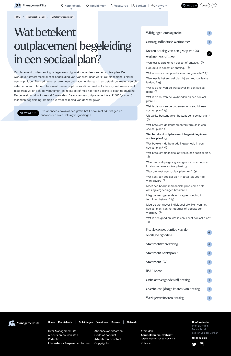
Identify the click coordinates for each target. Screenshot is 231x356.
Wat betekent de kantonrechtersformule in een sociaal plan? (176, 127)
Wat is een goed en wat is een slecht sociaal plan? (178, 218)
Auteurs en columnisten (63, 335)
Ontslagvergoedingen (62, 17)
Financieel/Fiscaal (35, 17)
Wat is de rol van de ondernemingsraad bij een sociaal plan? (176, 108)
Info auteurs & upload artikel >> (69, 343)
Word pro (192, 5)
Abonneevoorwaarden (108, 331)
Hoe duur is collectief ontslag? (166, 68)
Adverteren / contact (107, 339)
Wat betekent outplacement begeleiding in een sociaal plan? (177, 136)
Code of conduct (105, 335)
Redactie (53, 339)
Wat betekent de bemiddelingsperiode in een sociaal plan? (175, 145)
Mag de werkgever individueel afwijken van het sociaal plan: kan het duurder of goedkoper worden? (176, 208)
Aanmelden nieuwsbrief (156, 335)
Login (205, 5)
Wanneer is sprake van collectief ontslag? (173, 62)
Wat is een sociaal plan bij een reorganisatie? (175, 73)
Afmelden (147, 331)
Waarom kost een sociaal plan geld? (169, 171)
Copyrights (101, 343)
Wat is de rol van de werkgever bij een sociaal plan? (175, 89)
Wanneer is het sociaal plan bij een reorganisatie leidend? (177, 80)
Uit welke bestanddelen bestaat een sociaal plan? (178, 115)
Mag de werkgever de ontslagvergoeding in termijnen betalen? (174, 197)
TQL (18, 17)
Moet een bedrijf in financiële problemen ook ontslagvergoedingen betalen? (175, 188)
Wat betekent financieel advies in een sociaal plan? (178, 152)
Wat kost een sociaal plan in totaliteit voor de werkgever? (175, 178)
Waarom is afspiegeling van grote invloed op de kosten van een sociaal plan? (177, 164)
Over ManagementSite (62, 331)
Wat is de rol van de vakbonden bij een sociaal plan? (176, 99)
